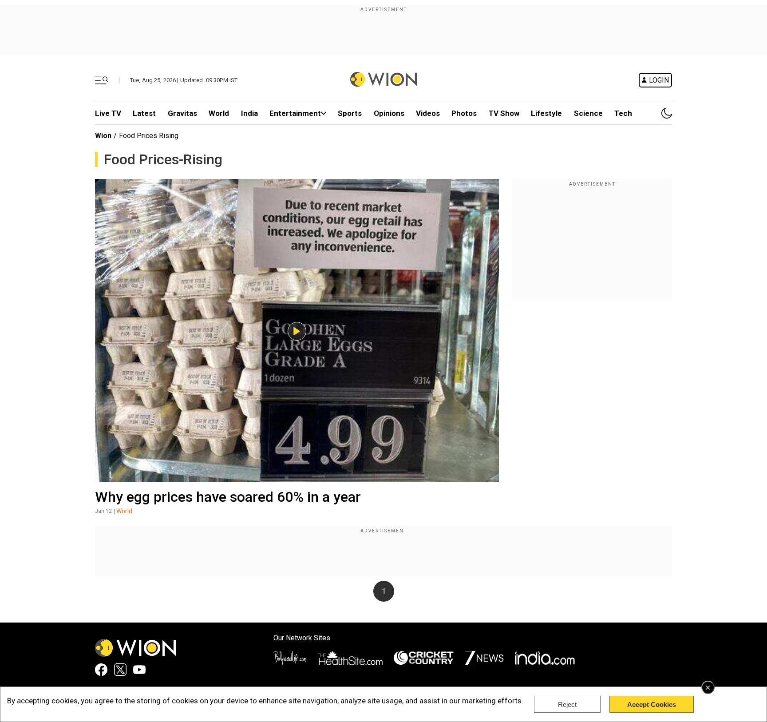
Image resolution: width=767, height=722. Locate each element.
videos (428, 113)
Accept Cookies (651, 704)
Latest (144, 113)
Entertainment (295, 113)
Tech (623, 113)
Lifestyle (546, 113)
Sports (350, 113)
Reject (567, 704)
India (249, 113)
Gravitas (182, 113)
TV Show (504, 113)
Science (588, 113)
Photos (464, 113)
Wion (103, 135)
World (219, 113)
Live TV (108, 113)
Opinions (389, 113)
